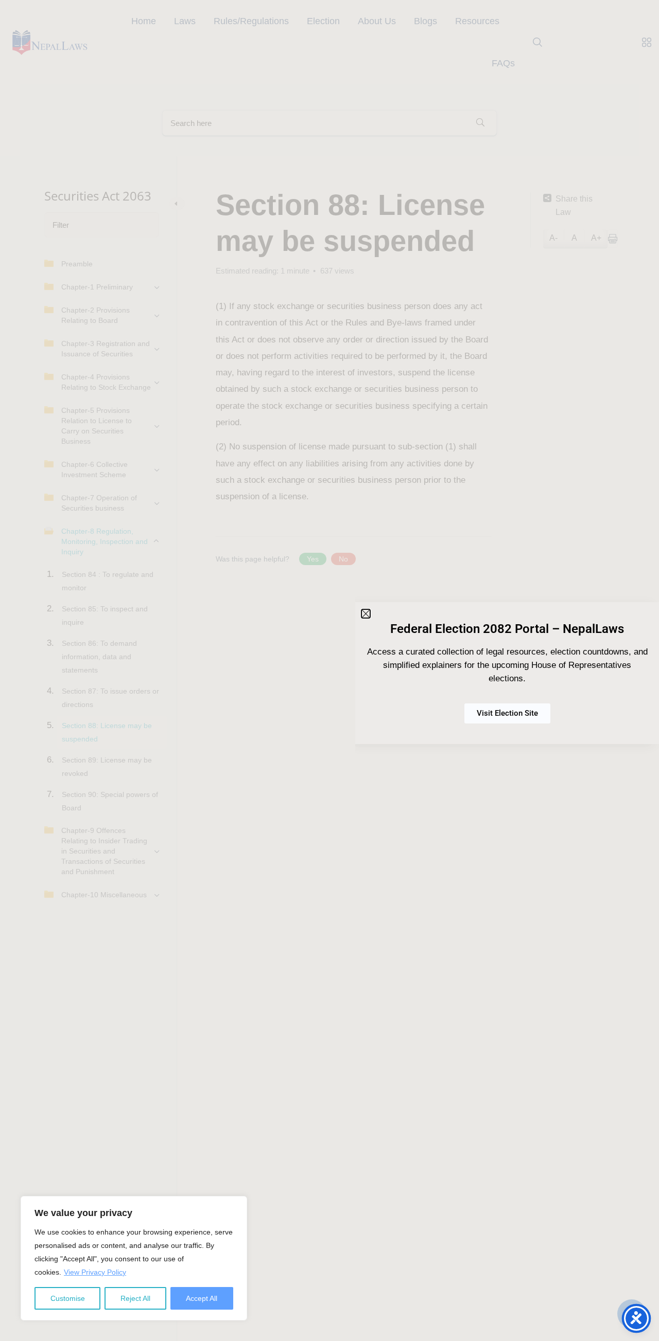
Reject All (135, 1298)
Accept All (201, 1298)
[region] (134, 1258)
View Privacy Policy (95, 1272)
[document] (329, 670)
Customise (67, 1298)
